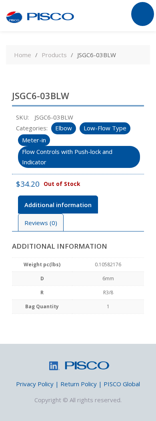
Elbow (63, 128)
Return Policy (78, 384)
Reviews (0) (40, 223)
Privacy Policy (35, 384)
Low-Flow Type (105, 128)
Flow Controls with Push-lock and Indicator (67, 157)
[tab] (58, 204)
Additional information (58, 205)
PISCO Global (122, 384)
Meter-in (34, 140)
